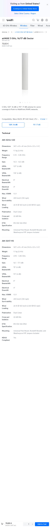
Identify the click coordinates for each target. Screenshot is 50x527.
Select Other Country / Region (25, 13)
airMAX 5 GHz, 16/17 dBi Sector (24, 32)
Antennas (4, 32)
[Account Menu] (46, 20)
